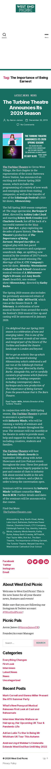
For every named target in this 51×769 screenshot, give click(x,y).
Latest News (21, 95)
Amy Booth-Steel (28, 519)
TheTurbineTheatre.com (17, 512)
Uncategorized (11, 680)
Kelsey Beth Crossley (23, 534)
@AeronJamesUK (29, 627)
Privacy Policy (9, 763)
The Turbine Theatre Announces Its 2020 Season (25, 107)
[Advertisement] (25, 43)
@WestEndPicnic (13, 612)
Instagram (9, 568)
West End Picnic (19, 758)
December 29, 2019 (38, 120)
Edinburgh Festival (15, 528)
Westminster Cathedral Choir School (24, 546)
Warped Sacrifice (35, 543)
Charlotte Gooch (22, 525)
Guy (27, 528)
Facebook (8, 561)
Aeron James (16, 120)
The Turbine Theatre (15, 167)
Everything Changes (15, 659)
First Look (8, 664)
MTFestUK (39, 534)
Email (6, 572)
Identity (34, 528)
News (33, 95)
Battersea (22, 522)
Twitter (7, 564)
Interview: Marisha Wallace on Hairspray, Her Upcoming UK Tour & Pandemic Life (23, 723)
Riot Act (27, 537)
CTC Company (38, 525)
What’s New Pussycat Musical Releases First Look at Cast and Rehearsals (21, 709)
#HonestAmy (13, 519)
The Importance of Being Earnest (31, 540)
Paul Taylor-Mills (14, 537)
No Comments (27, 124)
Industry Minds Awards (24, 531)
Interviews (9, 668)
